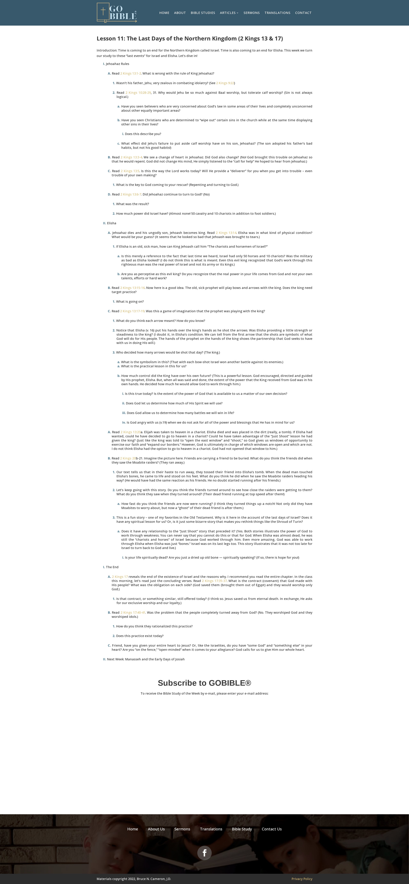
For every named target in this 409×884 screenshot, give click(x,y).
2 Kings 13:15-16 (132, 288)
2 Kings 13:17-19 (132, 311)
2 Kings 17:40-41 (133, 612)
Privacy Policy (302, 879)
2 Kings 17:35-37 (214, 581)
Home (164, 13)
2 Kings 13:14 (226, 233)
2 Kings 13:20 (131, 432)
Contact (303, 13)
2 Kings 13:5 (130, 171)
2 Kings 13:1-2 (130, 73)
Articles (228, 13)
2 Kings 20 (128, 458)
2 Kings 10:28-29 (138, 92)
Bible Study (242, 829)
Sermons (252, 13)
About (180, 13)
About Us (156, 829)
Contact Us (272, 829)
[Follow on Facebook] (204, 853)
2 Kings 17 (120, 576)
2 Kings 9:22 (225, 83)
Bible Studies (203, 13)
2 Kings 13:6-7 (130, 194)
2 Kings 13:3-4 (131, 157)
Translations (277, 13)
